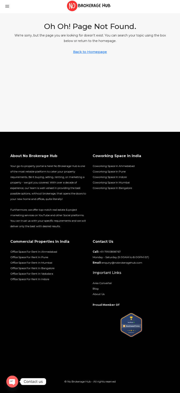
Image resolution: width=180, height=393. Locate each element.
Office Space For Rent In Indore (29, 279)
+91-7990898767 (110, 251)
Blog (96, 288)
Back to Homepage (90, 52)
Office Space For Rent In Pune (29, 257)
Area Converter (102, 283)
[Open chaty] (12, 382)
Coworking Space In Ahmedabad (114, 166)
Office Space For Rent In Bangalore (32, 268)
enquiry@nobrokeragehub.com (122, 262)
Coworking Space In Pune (109, 171)
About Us (98, 294)
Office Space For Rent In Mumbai (31, 262)
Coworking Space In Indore (110, 177)
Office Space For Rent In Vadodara (31, 273)
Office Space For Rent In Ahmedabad (33, 251)
